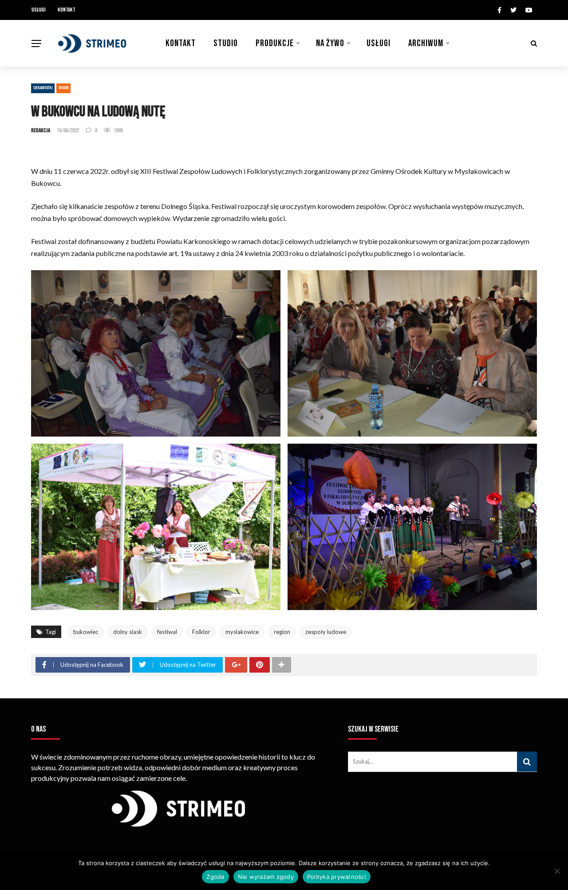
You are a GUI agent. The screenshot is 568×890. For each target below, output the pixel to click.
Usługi (39, 9)
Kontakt (66, 9)
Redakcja (40, 130)
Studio (225, 43)
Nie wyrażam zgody (266, 876)
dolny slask (127, 631)
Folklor (201, 631)
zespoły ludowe (325, 631)
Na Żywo (330, 43)
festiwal (167, 631)
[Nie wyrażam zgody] (556, 870)
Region (63, 88)
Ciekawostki (42, 88)
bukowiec (85, 631)
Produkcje (275, 43)
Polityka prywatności (336, 876)
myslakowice (242, 631)
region (282, 631)
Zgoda (215, 876)
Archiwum (425, 43)
